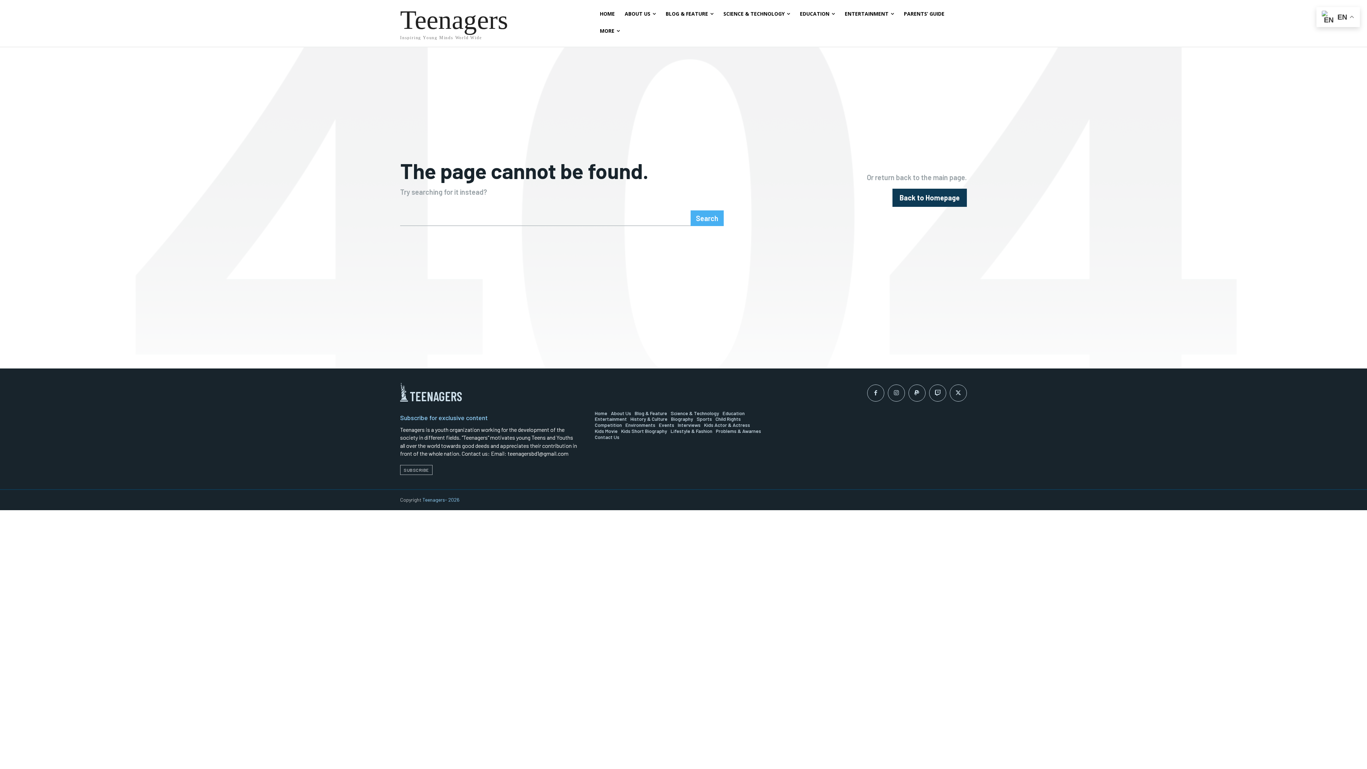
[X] (958, 393)
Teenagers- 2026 (441, 500)
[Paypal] (917, 393)
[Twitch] (937, 393)
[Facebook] (875, 393)
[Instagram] (896, 393)
